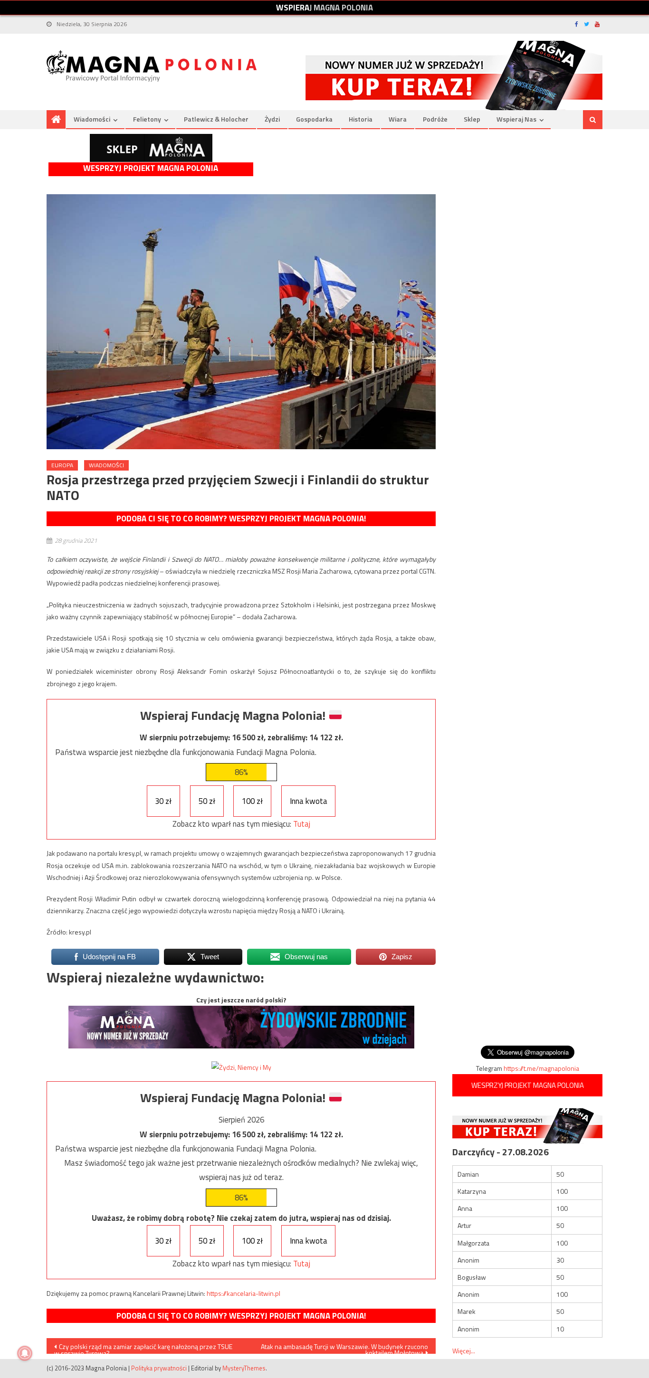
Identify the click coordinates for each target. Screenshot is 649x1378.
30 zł (163, 801)
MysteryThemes (244, 1368)
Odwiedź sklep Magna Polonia (151, 148)
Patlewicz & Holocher (216, 119)
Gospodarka (314, 119)
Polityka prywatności (159, 1368)
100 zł (252, 801)
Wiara (398, 119)
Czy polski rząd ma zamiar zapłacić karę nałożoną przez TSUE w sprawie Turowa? (143, 1347)
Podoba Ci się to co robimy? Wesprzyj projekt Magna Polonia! (241, 518)
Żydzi (272, 119)
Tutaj (301, 824)
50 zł (207, 801)
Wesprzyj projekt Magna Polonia (150, 168)
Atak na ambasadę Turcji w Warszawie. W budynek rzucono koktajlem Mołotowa (344, 1347)
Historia (360, 119)
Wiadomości (92, 119)
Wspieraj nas (516, 119)
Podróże (435, 119)
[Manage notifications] (24, 1353)
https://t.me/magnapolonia (541, 1068)
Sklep (472, 119)
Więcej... (463, 1351)
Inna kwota (308, 801)
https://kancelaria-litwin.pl (243, 1293)
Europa (62, 465)
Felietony (147, 119)
